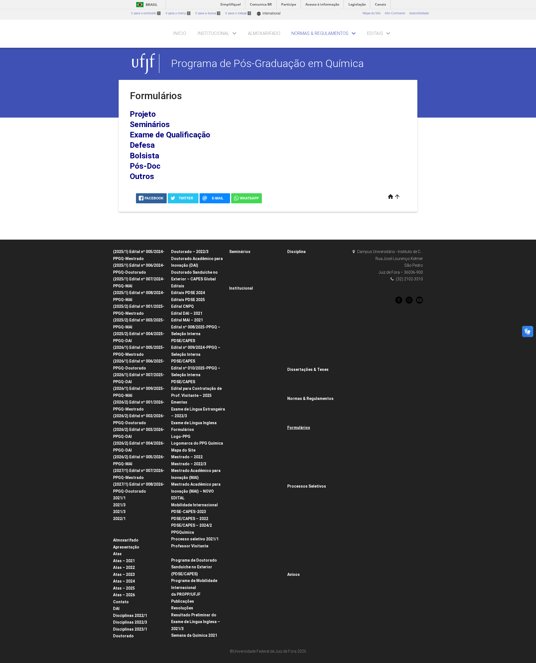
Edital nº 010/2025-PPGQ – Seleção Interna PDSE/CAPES (195, 375)
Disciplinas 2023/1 (130, 629)
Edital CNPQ (182, 306)
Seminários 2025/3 (245, 266)
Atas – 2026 (124, 595)
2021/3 (119, 505)
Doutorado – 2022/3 (190, 251)
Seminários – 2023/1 (247, 332)
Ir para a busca (207, 13)
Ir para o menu (178, 13)
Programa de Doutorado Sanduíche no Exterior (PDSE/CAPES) (194, 567)
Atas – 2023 (124, 574)
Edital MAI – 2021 (187, 320)
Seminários (150, 124)
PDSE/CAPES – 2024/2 (191, 525)
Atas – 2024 (124, 581)
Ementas (179, 402)
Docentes (238, 354)
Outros (142, 176)
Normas (296, 406)
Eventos (237, 636)
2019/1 (295, 325)
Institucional (213, 33)
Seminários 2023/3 (245, 340)
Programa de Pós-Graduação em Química (267, 63)
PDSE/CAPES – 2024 (304, 530)
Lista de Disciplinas (304, 259)
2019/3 (295, 311)
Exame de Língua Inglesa (194, 423)
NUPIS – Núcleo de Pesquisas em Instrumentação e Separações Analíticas (256, 562)
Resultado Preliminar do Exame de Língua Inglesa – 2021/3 (195, 622)
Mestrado (123, 533)
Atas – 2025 (124, 588)
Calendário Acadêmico (248, 362)
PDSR (294, 545)
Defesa (142, 145)
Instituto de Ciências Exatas (252, 621)
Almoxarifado (264, 33)
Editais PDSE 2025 (188, 299)
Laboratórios (241, 606)
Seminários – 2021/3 (247, 310)
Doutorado (123, 526)
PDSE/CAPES (299, 553)
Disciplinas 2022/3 (130, 622)
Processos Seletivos (306, 486)
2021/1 (119, 498)
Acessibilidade (419, 13)
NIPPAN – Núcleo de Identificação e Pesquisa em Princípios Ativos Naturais (257, 584)
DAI (116, 608)
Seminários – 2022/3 (247, 325)
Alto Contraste (395, 13)
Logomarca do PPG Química (197, 443)
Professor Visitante (189, 546)
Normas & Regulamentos (319, 33)
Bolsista (144, 155)
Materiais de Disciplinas (307, 333)
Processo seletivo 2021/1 (195, 539)
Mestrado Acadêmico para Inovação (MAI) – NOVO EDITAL (196, 491)
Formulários (182, 429)
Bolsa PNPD (298, 538)
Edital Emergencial (303, 567)
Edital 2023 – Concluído (191, 553)
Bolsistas (238, 377)
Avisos (293, 574)
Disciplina (296, 251)
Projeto (143, 114)
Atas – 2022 (124, 567)
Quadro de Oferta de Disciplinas (255, 369)
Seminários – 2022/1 (247, 317)
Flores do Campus (245, 628)
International (269, 13)
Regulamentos (300, 413)
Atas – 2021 (124, 561)
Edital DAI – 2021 (186, 313)
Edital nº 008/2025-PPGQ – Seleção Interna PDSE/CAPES (195, 334)
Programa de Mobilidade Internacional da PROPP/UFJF (194, 587)
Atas (117, 554)
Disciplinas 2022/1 (130, 615)
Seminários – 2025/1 (247, 259)
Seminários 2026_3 (245, 281)
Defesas (238, 295)
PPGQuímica (182, 532)
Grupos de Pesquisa (246, 399)
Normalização (300, 391)
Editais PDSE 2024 (188, 292)
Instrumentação (243, 599)
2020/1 (295, 303)
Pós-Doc (145, 166)
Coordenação (242, 347)
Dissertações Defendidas (308, 377)
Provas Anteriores (302, 523)
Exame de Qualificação (170, 134)
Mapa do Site (372, 13)
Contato (121, 602)
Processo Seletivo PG (305, 493)
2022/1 (119, 518)
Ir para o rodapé (237, 13)
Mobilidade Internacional (194, 505)
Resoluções (182, 608)
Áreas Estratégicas (303, 560)
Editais (375, 33)
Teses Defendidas (303, 384)
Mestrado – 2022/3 (188, 464)
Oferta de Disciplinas (305, 281)
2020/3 (295, 296)
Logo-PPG (180, 436)
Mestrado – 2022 (187, 457)
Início (179, 33)
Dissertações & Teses (308, 369)
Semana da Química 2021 (194, 635)
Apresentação (126, 547)
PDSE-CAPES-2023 (188, 511)
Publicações (182, 601)
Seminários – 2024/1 (247, 384)
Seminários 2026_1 (245, 274)
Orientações (298, 421)
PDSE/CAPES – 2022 (189, 518)
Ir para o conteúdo (145, 13)
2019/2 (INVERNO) (303, 318)
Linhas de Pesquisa (246, 391)
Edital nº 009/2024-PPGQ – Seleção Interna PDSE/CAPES (195, 354)
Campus (238, 614)
